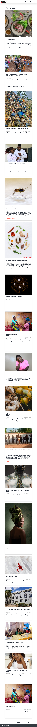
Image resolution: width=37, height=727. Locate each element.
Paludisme (11, 218)
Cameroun (7, 218)
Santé (14, 218)
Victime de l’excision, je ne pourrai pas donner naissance (16, 670)
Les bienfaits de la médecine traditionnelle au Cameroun (16, 260)
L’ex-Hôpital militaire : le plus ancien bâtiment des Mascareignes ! (18, 609)
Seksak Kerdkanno (25, 257)
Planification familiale (10, 349)
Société (20, 382)
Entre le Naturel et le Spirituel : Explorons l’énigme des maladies (17, 490)
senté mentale (16, 382)
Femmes (10, 382)
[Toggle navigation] (33, 1)
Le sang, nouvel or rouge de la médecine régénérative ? (16, 163)
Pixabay (30, 257)
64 (28, 722)
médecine (11, 270)
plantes (14, 270)
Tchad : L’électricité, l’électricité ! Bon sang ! (14, 296)
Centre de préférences (30, 726)
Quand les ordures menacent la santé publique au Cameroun (17, 128)
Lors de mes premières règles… (11, 576)
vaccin (17, 218)
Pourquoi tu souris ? (9, 545)
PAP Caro (7, 461)
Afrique (7, 382)
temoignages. (16, 349)
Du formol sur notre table (10, 39)
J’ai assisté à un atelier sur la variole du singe (14, 642)
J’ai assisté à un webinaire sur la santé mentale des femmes (17, 372)
